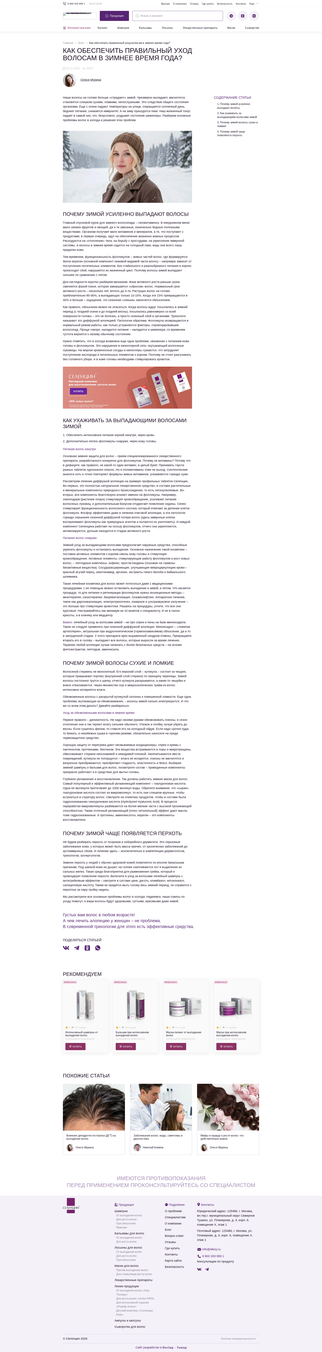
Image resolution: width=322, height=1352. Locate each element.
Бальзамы (145, 27)
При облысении (126, 1223)
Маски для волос (127, 1266)
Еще (252, 3)
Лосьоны (167, 27)
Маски (231, 27)
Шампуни (123, 27)
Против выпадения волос (132, 1270)
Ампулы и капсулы (128, 1320)
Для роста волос (126, 1219)
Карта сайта (173, 1260)
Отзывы (194, 3)
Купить (77, 1046)
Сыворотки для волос (130, 1326)
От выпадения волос (129, 1215)
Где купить (208, 3)
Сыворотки (252, 27)
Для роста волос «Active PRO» (135, 1298)
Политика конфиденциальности (238, 1338)
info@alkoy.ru (211, 1249)
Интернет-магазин (79, 27)
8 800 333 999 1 (76, 3)
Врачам (165, 3)
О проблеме (173, 1211)
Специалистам (175, 1217)
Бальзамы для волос (129, 1233)
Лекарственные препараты (200, 27)
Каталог (103, 27)
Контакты (241, 3)
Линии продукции (127, 1286)
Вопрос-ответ (174, 1236)
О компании (180, 3)
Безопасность (224, 3)
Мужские (121, 1227)
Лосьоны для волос (128, 1247)
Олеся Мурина (90, 79)
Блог (168, 1229)
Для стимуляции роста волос (134, 1274)
